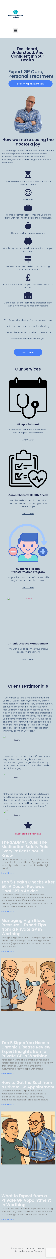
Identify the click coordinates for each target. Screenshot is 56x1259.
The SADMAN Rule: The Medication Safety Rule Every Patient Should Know (24, 849)
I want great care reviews (28, 833)
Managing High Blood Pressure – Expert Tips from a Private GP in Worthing (23, 927)
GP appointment (28, 424)
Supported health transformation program (28, 570)
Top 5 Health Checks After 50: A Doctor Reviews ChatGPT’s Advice (28, 886)
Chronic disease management (28, 643)
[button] (15, 30)
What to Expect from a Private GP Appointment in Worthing (26, 1200)
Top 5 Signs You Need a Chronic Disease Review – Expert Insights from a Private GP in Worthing (27, 1049)
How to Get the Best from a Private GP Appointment (28, 1085)
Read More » (7, 873)
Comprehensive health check (28, 495)
